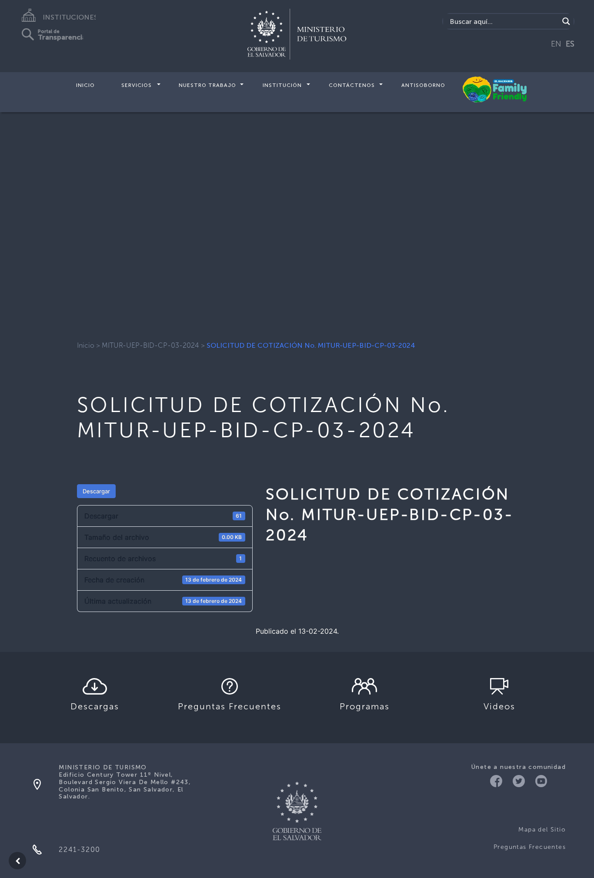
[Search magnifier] (566, 21)
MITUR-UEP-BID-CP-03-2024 (150, 345)
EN (556, 44)
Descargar (96, 491)
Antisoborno (423, 85)
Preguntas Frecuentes (530, 847)
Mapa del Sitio (542, 829)
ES (570, 44)
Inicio (85, 85)
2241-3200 (79, 849)
